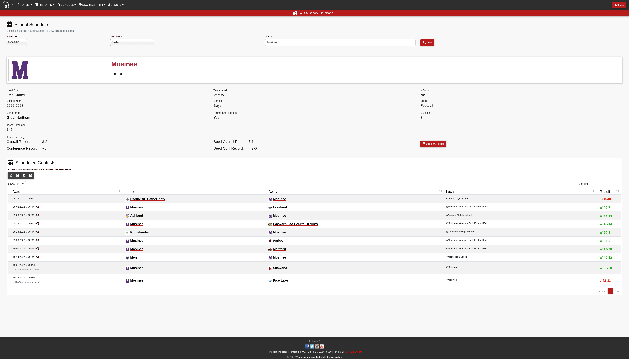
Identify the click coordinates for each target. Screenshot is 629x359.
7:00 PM (30, 265)
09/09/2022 (17, 215)
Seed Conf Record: (228, 148)
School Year (12, 36)
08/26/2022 (17, 198)
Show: (12, 183)
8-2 (44, 142)
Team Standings (16, 137)
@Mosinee (451, 267)
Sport (423, 101)
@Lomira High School (457, 198)
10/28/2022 (17, 277)
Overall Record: (19, 142)
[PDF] (17, 175)
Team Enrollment (16, 125)
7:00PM (30, 198)
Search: (583, 183)
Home (130, 192)
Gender (217, 101)
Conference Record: (22, 148)
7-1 (251, 142)
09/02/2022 (17, 206)
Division (425, 112)
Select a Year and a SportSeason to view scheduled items (40, 31)
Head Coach (14, 90)
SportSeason (116, 36)
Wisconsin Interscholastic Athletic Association (318, 357)
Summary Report (434, 143)
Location (452, 192)
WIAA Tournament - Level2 (25, 282)
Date (16, 192)
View (429, 42)
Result (605, 192)
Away (272, 192)
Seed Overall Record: (230, 142)
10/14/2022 (17, 257)
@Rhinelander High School (460, 231)
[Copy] (24, 175)
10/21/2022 (17, 265)
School (268, 36)
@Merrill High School (456, 256)
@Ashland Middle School (459, 215)
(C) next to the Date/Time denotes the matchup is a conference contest (40, 169)
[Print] (30, 175)
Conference (13, 112)
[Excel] (11, 175)
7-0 (43, 148)
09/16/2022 (17, 223)
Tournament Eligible (225, 112)
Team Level (220, 90)
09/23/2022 (17, 231)
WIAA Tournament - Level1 (25, 269)
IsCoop (424, 90)
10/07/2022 (17, 248)
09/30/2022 (17, 240)
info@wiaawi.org (353, 351)
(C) (37, 206)
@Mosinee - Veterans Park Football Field (467, 206)
